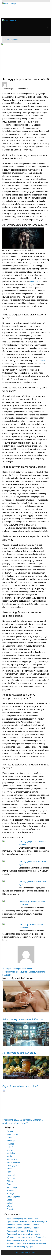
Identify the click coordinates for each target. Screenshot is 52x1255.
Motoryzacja (12, 1159)
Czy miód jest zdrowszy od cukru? (20, 1086)
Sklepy (10, 1181)
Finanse (10, 1143)
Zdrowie (21, 69)
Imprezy (10, 1150)
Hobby (10, 1146)
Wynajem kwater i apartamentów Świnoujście (26, 1243)
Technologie (12, 1187)
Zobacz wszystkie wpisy (26, 965)
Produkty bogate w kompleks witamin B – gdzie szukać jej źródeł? (23, 1121)
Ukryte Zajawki (13, 1196)
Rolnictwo (11, 1178)
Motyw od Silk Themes (26, 1252)
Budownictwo (13, 1134)
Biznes (10, 1131)
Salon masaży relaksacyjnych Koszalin (22, 1019)
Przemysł (11, 1174)
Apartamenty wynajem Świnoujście (22, 1230)
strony (42, 360)
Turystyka (11, 1193)
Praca (9, 1168)
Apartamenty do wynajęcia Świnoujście (24, 1240)
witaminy (34, 281)
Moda (9, 1156)
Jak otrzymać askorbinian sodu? (19, 1052)
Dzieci (9, 1137)
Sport (9, 1184)
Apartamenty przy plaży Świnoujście (22, 1218)
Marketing (11, 1153)
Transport (11, 1190)
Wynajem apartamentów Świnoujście (23, 1224)
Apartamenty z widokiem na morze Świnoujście (27, 1221)
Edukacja (11, 1140)
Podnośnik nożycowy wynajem (20, 1246)
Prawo (9, 1171)
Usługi (10, 1202)
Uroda (9, 1199)
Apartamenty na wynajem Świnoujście (23, 1233)
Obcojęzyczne (13, 1165)
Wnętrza (10, 1206)
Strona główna (11, 39)
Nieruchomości (13, 1162)
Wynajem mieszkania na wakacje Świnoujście (27, 1237)
